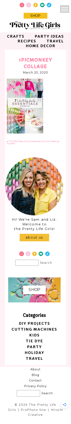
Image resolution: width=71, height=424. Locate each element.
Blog (35, 375)
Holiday (34, 352)
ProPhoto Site (33, 410)
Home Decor (41, 45)
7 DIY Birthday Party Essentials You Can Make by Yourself (33, 142)
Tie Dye (34, 341)
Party (34, 346)
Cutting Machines (34, 329)
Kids (34, 335)
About (35, 369)
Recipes (27, 41)
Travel (55, 41)
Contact (35, 380)
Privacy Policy (35, 386)
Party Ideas (49, 36)
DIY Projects (34, 323)
